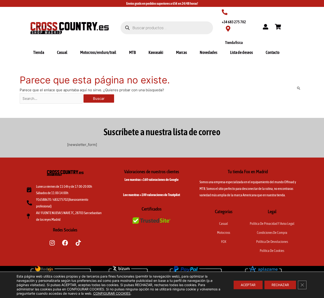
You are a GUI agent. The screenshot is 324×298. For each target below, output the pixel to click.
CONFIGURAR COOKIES (111, 293)
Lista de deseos (241, 52)
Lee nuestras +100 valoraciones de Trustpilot (151, 195)
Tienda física (234, 42)
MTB (132, 52)
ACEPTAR (248, 285)
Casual (62, 52)
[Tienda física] (228, 29)
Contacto (272, 52)
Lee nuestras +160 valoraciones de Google (152, 180)
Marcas (181, 52)
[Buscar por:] (51, 98)
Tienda (38, 52)
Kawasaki (155, 52)
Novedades (208, 52)
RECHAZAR (280, 285)
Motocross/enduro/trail (98, 52)
